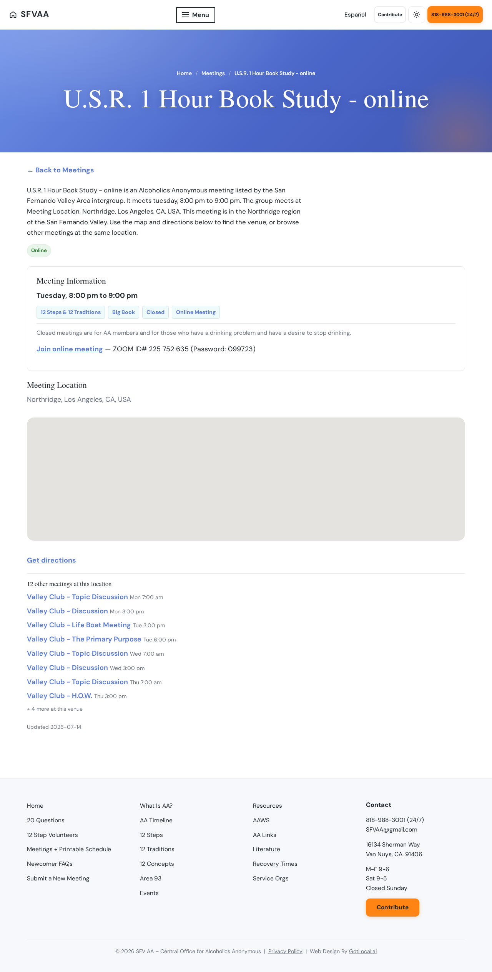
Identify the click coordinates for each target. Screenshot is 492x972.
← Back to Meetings (60, 170)
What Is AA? (156, 806)
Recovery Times (275, 864)
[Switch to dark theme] (416, 14)
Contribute (390, 15)
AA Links (264, 835)
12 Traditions (157, 849)
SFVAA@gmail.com (391, 829)
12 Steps (151, 835)
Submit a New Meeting (58, 878)
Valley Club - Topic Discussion (77, 596)
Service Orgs (271, 878)
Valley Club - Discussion (67, 611)
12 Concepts (157, 864)
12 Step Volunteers (52, 835)
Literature (266, 849)
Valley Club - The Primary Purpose (84, 639)
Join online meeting (70, 349)
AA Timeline (156, 820)
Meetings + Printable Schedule (69, 849)
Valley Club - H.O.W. (59, 695)
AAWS (261, 820)
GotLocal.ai (363, 951)
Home (184, 73)
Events (149, 893)
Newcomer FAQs (50, 864)
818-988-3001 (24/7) (455, 15)
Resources (267, 806)
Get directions (51, 560)
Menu (200, 15)
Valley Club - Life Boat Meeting (79, 625)
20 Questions (46, 820)
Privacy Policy (285, 951)
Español (355, 14)
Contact (378, 805)
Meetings (213, 73)
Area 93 (150, 878)
